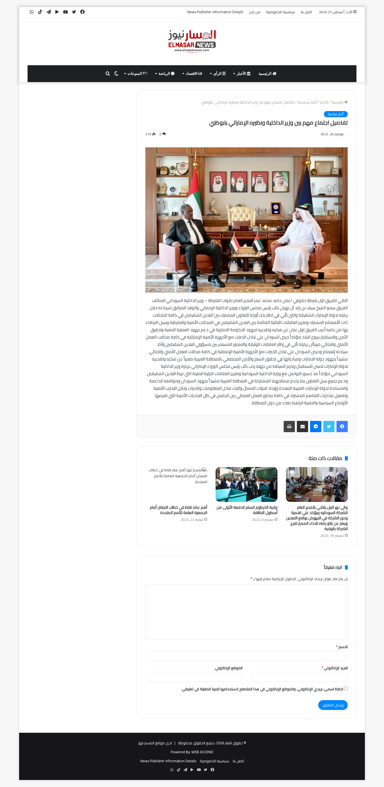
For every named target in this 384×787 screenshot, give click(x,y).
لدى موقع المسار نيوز (155, 742)
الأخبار (242, 73)
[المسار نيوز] (192, 41)
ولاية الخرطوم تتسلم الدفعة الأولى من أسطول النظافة (246, 510)
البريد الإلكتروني (335, 667)
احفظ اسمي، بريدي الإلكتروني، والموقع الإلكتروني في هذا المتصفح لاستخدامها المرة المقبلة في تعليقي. (262, 688)
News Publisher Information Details (215, 11)
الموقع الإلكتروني (229, 667)
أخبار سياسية (307, 102)
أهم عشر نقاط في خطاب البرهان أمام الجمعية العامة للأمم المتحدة (178, 510)
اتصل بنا (306, 11)
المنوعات (135, 73)
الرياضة (165, 73)
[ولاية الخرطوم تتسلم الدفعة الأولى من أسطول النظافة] (246, 484)
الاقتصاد (192, 73)
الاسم (342, 646)
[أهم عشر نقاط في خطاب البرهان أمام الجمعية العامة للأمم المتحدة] (176, 484)
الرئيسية (265, 73)
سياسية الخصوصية (280, 11)
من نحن (254, 11)
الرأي (217, 73)
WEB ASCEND (202, 751)
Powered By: (181, 751)
